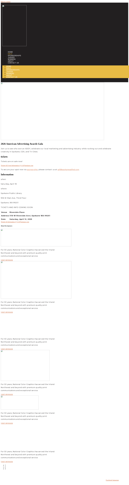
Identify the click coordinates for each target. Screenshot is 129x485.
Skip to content (5, 2)
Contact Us (13, 63)
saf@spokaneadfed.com (68, 170)
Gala (10, 54)
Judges (11, 57)
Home (10, 52)
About (11, 61)
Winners (12, 59)
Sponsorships (14, 56)
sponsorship (32, 170)
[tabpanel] (29, 245)
